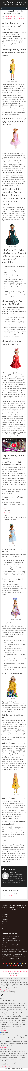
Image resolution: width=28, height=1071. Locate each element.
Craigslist (7, 513)
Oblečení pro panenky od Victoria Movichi (14, 3)
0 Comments (20, 18)
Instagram (5, 919)
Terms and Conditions (10, 1068)
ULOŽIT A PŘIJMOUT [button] (6, 1066)
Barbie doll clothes (7, 929)
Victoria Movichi (10, 16)
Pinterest (4, 921)
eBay (5, 508)
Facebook (5, 914)
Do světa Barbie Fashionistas (11, 958)
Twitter (4, 924)
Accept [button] (8, 990)
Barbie (10, 18)
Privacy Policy (20, 1068)
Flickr (3, 926)
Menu (2, 8)
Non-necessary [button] (4, 1047)
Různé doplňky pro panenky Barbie (13, 949)
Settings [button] (2, 990)
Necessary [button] (3, 1030)
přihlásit (9, 896)
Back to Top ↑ (14, 975)
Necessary (4, 1032)
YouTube (4, 916)
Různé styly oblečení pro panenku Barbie (14, 951)
